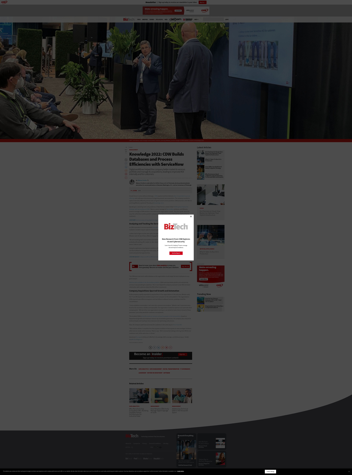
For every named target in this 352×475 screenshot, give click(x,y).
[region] (176, 471)
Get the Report (176, 253)
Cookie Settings (270, 471)
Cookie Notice (180, 471)
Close (191, 216)
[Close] (349, 471)
